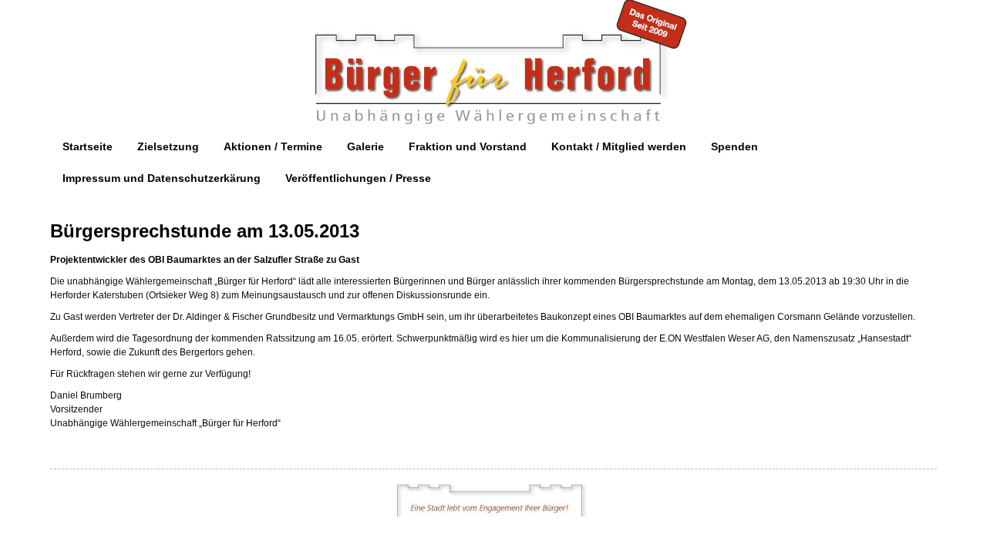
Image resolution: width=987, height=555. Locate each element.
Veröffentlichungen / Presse (358, 178)
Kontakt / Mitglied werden (618, 146)
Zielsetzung (168, 146)
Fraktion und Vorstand (468, 146)
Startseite (87, 146)
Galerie (365, 146)
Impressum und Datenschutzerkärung (161, 178)
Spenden (734, 146)
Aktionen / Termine (273, 146)
